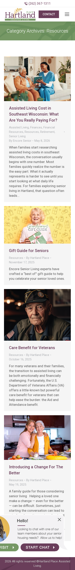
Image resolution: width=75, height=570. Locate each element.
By (20, 140)
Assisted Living (19, 127)
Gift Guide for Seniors (29, 250)
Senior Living (17, 136)
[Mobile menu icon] (67, 14)
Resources (32, 132)
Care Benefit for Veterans (32, 347)
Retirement (47, 132)
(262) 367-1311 (40, 3)
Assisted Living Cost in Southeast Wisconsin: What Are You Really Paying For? (34, 114)
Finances (36, 127)
